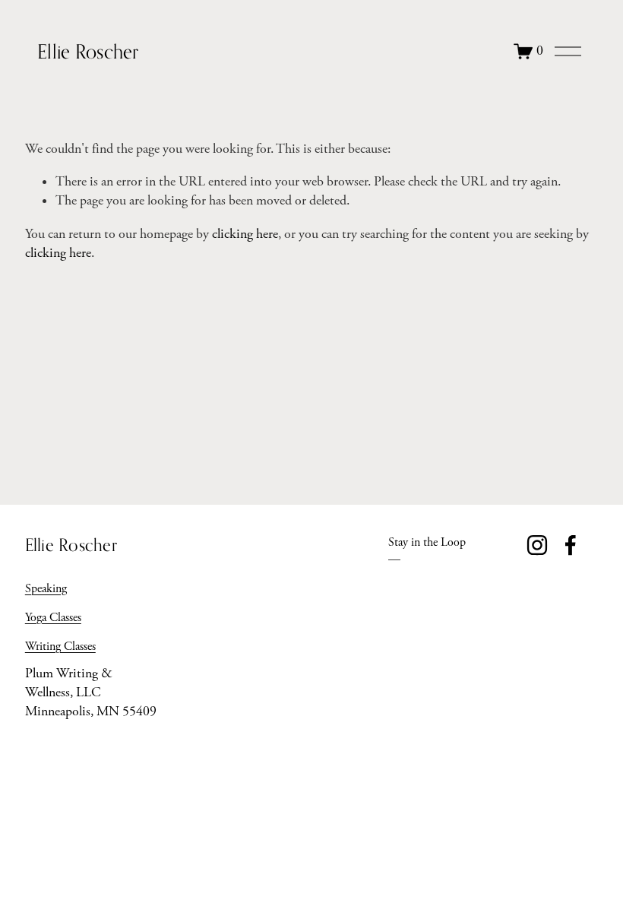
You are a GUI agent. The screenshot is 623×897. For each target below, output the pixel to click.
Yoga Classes (53, 618)
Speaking (46, 589)
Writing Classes (60, 647)
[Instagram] (537, 545)
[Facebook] (570, 545)
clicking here (245, 234)
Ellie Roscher (87, 51)
